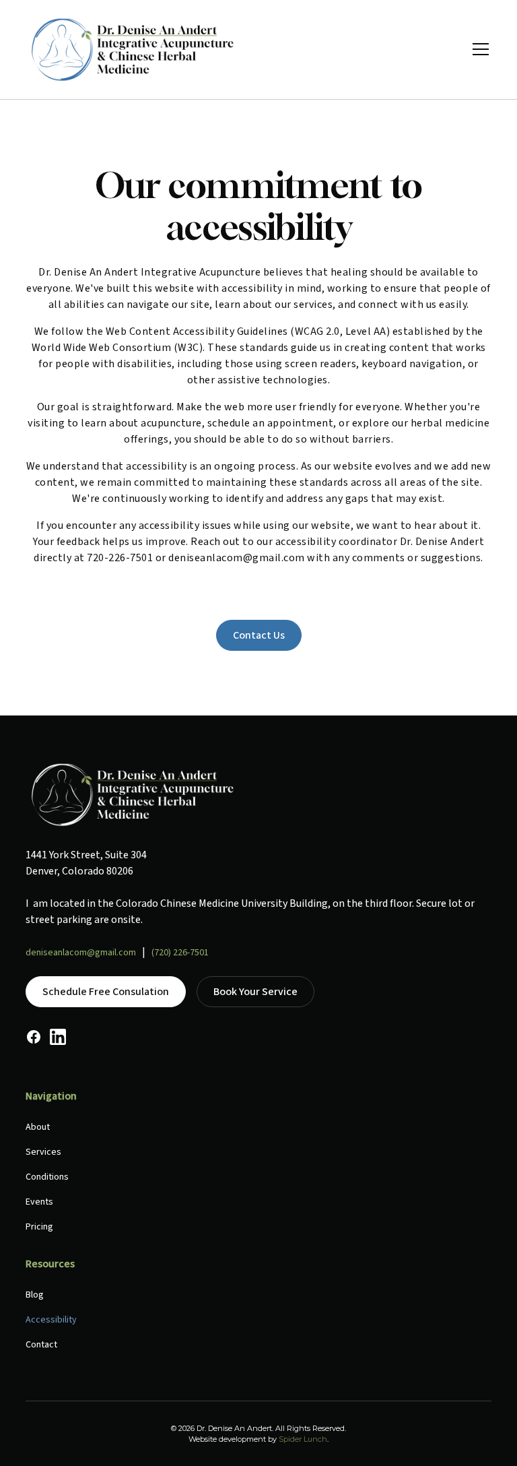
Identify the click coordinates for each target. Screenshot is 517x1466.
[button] (477, 49)
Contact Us (259, 635)
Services (43, 1152)
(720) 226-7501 (180, 952)
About (38, 1127)
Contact (41, 1344)
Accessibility (51, 1320)
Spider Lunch (303, 1439)
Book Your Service (255, 991)
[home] (133, 49)
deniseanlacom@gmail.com (81, 952)
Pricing (39, 1227)
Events (39, 1202)
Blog (35, 1295)
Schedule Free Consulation (105, 991)
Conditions (47, 1177)
